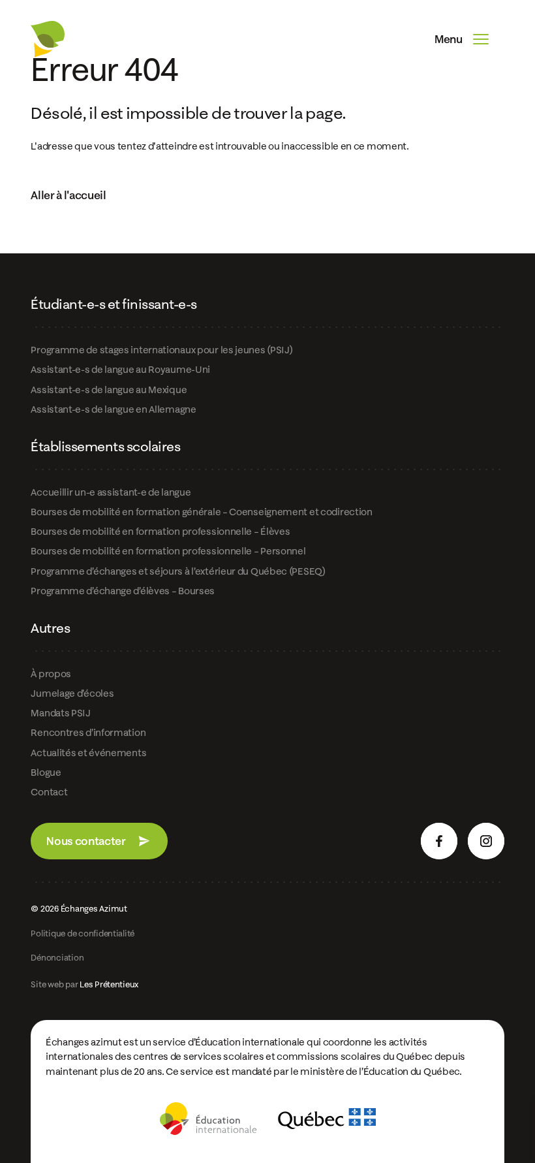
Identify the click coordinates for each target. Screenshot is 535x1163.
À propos (51, 673)
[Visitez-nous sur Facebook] (439, 841)
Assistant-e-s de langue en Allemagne (113, 409)
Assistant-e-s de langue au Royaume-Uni (120, 369)
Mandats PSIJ (60, 713)
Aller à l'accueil (68, 195)
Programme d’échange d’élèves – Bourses (123, 590)
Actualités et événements (88, 752)
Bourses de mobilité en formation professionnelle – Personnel (168, 551)
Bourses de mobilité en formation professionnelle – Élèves (160, 531)
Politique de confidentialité (82, 933)
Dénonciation (57, 958)
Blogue (46, 772)
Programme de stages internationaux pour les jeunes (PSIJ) (161, 349)
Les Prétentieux (109, 984)
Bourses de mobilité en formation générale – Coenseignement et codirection (201, 511)
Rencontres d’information (88, 732)
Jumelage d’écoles (72, 693)
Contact (49, 792)
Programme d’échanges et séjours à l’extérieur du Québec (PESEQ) (178, 571)
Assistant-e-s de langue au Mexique (109, 389)
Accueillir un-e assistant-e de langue (111, 492)
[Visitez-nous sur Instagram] (486, 841)
